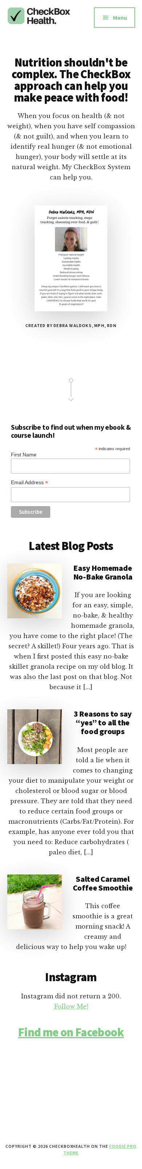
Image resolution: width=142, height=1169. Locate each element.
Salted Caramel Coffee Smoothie (103, 883)
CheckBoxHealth (39, 22)
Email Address (29, 482)
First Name (23, 455)
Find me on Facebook (71, 1032)
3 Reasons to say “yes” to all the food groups (103, 722)
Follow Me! (71, 1006)
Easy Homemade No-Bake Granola (103, 572)
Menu (120, 17)
